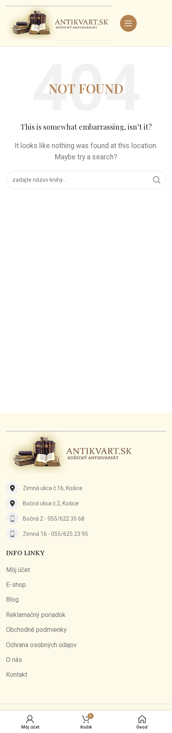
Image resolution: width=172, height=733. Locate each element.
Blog (12, 599)
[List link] (86, 488)
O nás (14, 660)
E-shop (16, 584)
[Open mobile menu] (128, 23)
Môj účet (18, 570)
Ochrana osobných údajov (41, 645)
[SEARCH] (157, 180)
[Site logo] (59, 22)
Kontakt (16, 674)
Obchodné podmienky (36, 629)
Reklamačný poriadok (36, 615)
